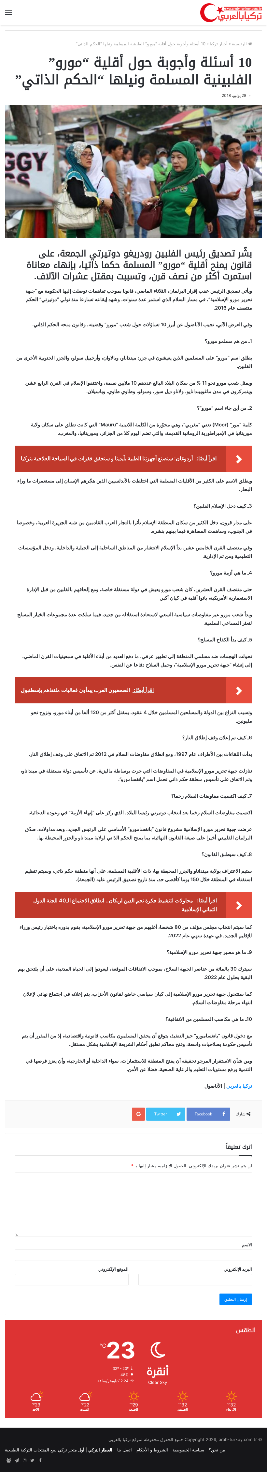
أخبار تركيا (219, 43)
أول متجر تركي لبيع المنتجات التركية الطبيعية (44, 1449)
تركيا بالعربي (239, 1086)
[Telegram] (17, 1460)
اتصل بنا (124, 1449)
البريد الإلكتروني (238, 1269)
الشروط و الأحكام (152, 1449)
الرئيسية (240, 43)
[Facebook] (40, 1460)
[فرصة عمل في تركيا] (9, 1460)
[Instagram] (24, 1460)
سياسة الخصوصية (188, 1449)
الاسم (247, 1244)
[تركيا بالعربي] (231, 12)
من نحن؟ (217, 1449)
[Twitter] (32, 1460)
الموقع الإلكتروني (113, 1269)
